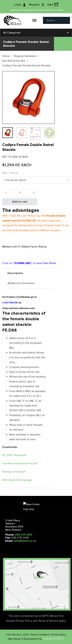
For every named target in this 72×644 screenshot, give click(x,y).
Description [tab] (15, 273)
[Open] (34, 20)
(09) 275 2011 (23, 534)
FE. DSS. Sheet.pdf (14, 455)
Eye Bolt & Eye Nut (13, 61)
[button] (50, 76)
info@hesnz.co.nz (25, 541)
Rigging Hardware (25, 56)
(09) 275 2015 (20, 537)
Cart (50, 4)
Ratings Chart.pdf (14, 471)
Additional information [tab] (21, 283)
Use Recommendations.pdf (20, 463)
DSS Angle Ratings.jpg (16, 480)
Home (6, 56)
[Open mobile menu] (4, 546)
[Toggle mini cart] (56, 4)
